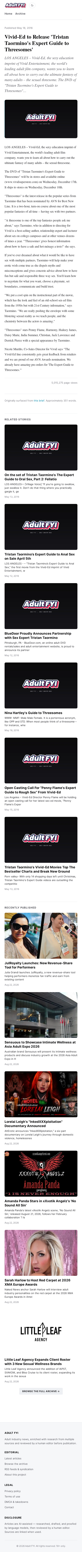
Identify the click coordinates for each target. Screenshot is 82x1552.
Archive (20, 13)
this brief (39, 400)
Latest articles (13, 1458)
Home (8, 13)
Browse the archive (16, 1463)
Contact (9, 1507)
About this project (15, 1474)
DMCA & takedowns (16, 1501)
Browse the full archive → (41, 1391)
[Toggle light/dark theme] (32, 5)
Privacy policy (13, 1491)
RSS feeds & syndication (19, 1469)
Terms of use (12, 1496)
